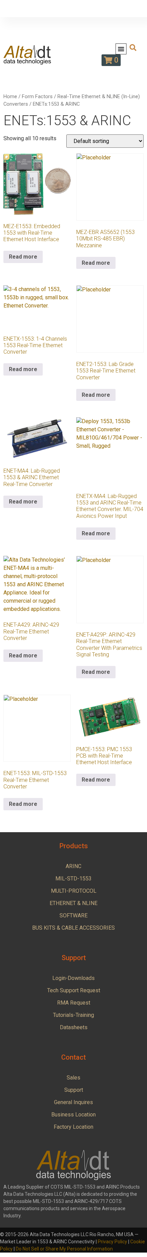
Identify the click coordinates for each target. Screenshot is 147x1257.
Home (10, 96)
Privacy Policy (112, 1241)
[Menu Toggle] (121, 48)
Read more (23, 256)
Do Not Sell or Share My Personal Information (64, 1249)
